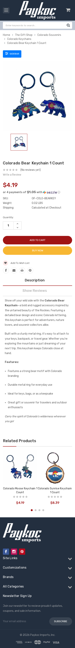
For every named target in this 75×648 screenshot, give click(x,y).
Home (6, 35)
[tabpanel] (19, 143)
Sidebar (14, 53)
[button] (37, 192)
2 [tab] (36, 510)
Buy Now (37, 250)
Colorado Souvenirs (49, 35)
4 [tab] (43, 510)
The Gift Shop (23, 35)
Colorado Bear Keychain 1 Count (26, 43)
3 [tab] (39, 510)
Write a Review (12, 174)
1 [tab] (32, 510)
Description (35, 280)
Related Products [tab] (19, 440)
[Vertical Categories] (6, 10)
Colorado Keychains (19, 39)
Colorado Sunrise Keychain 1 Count (55, 490)
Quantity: (8, 217)
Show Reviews (34, 291)
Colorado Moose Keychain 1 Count (20, 490)
